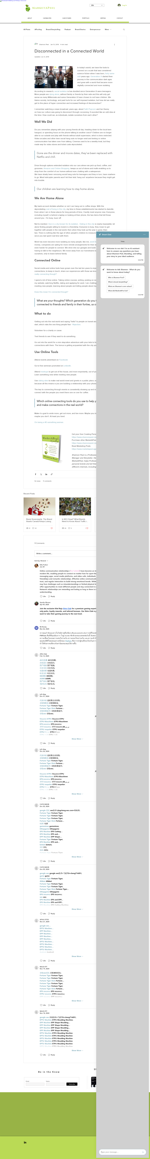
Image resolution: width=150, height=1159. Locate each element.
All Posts (26, 29)
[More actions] (114, 44)
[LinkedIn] (25, 1142)
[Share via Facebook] (35, 474)
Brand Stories (80, 29)
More (107, 29)
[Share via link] (52, 474)
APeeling (38, 29)
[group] (75, 1100)
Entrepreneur (95, 29)
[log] (122, 693)
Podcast (68, 29)
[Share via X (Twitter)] (41, 474)
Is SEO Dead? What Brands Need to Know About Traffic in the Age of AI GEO (75, 520)
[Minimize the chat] (144, 234)
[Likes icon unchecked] (41, 596)
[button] (124, 29)
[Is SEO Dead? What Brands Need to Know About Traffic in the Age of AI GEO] (75, 506)
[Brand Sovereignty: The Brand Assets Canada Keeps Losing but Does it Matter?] (39, 506)
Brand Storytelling (53, 29)
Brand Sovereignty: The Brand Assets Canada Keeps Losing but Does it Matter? (39, 520)
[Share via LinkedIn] (46, 474)
